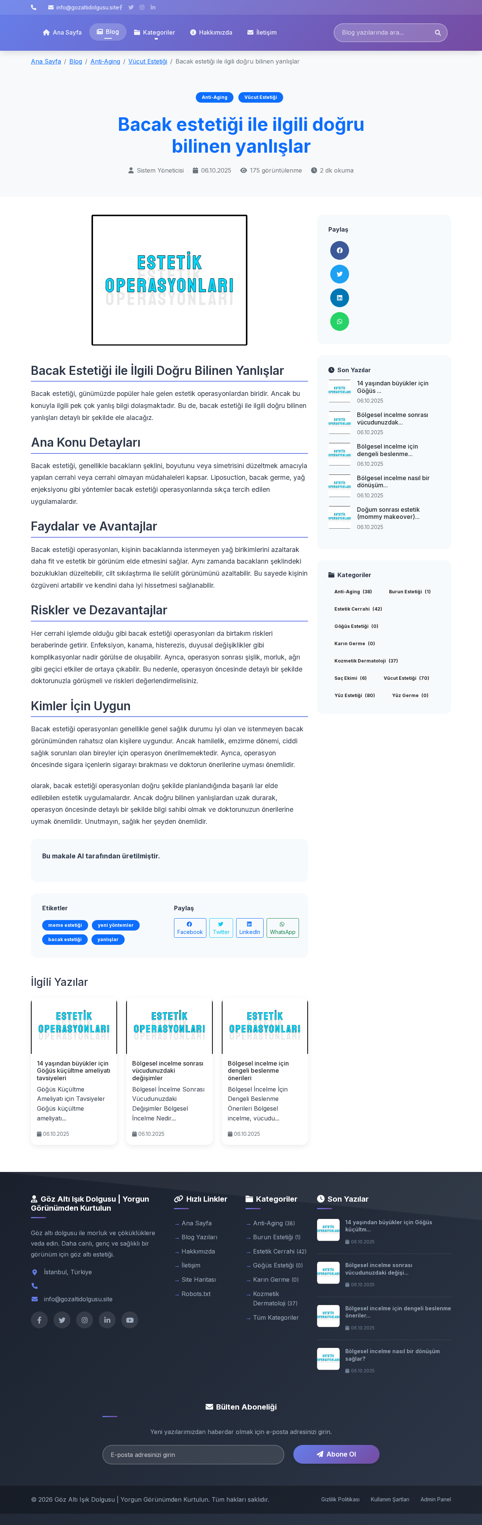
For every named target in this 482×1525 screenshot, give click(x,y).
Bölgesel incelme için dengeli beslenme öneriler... (398, 1312)
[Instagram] (84, 1319)
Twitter (221, 932)
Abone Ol (341, 1454)
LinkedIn (249, 932)
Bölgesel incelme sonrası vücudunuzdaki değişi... (378, 1269)
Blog (112, 31)
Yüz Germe (410, 695)
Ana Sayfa (67, 32)
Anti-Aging (105, 61)
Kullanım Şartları (390, 1499)
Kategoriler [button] (159, 32)
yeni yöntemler (116, 925)
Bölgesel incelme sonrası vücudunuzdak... (392, 418)
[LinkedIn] (107, 1319)
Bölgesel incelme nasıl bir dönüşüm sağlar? (392, 1355)
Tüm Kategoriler (276, 1317)
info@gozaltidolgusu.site (87, 7)
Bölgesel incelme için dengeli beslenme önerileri (258, 1070)
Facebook (190, 932)
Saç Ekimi (350, 678)
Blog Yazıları (199, 1237)
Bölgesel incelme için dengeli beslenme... (387, 450)
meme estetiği (65, 925)
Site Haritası (199, 1279)
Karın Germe (354, 643)
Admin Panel (436, 1499)
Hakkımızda (215, 32)
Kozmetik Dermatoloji (366, 661)
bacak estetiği (65, 939)
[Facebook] (39, 1319)
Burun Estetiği (410, 591)
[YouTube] (129, 1319)
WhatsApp (283, 932)
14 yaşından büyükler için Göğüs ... (393, 386)
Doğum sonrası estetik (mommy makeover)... (388, 513)
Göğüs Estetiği (356, 626)
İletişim (266, 32)
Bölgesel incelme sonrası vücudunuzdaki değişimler (167, 1070)
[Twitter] (61, 1319)
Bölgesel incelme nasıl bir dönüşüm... (393, 481)
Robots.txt (196, 1294)
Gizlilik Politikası (340, 1499)
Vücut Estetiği (147, 61)
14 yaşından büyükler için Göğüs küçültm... (388, 1226)
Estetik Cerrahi (358, 609)
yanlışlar (108, 939)
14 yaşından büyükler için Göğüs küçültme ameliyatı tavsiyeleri (73, 1070)
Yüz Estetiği (354, 695)
